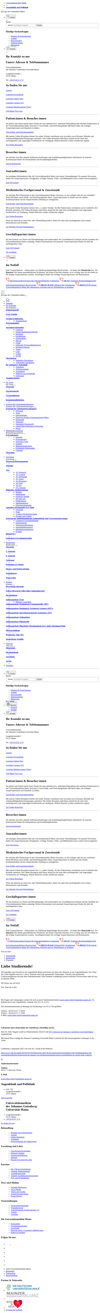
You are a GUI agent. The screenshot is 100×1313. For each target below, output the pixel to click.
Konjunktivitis (21, 439)
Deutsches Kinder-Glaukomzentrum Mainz (32, 417)
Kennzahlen (15, 1224)
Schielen (19, 444)
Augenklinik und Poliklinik (17, 7)
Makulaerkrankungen (24, 446)
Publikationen (21, 501)
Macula (18, 341)
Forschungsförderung (19, 1155)
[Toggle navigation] (26, 295)
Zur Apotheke (11, 252)
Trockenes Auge (22, 442)
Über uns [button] (9, 644)
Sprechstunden (21, 415)
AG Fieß (19, 483)
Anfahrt (14, 38)
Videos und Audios (18, 1192)
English (14, 710)
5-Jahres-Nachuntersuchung (26, 514)
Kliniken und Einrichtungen (21, 1133)
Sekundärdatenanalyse (24, 527)
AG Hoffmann (21, 477)
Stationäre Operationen (24, 360)
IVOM (18, 356)
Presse (18, 428)
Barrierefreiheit (11, 1275)
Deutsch (14, 707)
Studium (14, 1158)
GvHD (18, 354)
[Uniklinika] (23, 1290)
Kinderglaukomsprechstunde (27, 332)
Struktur (19, 492)
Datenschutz (10, 1273)
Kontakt (19, 532)
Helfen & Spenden (18, 1233)
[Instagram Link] (8, 1256)
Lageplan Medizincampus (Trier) (18, 107)
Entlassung (20, 376)
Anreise (9, 90)
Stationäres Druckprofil (25, 424)
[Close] (7, 20)
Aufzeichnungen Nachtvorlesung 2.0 (25, 1210)
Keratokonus (20, 336)
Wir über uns (20, 499)
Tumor (18, 349)
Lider (18, 352)
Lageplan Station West (14, 99)
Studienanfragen (22, 503)
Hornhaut (19, 334)
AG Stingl (20, 479)
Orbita (18, 343)
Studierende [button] (10, 543)
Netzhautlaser (21, 338)
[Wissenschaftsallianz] (23, 1299)
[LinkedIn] (8, 1248)
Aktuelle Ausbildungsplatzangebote (24, 1176)
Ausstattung (20, 371)
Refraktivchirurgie (23, 347)
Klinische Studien (22, 496)
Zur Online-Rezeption (14, 145)
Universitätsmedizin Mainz (16, 3)
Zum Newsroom (12, 183)
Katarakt (19, 437)
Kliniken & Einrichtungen (21, 36)
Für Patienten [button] (11, 306)
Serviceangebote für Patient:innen (24, 1141)
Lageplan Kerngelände (14, 95)
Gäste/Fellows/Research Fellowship (29, 426)
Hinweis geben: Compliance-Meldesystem (27, 1230)
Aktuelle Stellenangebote (20, 1171)
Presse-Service (16, 1196)
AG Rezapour (21, 481)
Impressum (10, 1271)
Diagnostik (20, 420)
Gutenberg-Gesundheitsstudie (27, 521)
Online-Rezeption (17, 1137)
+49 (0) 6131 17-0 (16, 80)
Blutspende (15, 45)
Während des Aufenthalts (25, 374)
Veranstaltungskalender (20, 1206)
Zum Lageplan (6, 1098)
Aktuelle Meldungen (19, 1187)
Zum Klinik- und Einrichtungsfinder (20, 132)
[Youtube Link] (8, 1252)
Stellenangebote (17, 43)
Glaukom (19, 330)
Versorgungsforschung (24, 525)
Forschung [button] (10, 457)
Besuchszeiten (16, 41)
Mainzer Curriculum (23, 602)
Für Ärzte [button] (9, 382)
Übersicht (19, 411)
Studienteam (20, 494)
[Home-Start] (8, 301)
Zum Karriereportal (13, 164)
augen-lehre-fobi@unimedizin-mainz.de (75, 1000)
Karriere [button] (9, 582)
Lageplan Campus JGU (15, 103)
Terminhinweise (17, 1208)
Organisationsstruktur (19, 1226)
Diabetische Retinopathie (25, 448)
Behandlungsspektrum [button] (14, 431)
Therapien (19, 422)
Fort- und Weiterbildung (20, 1178)
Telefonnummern (22, 369)
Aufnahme (20, 367)
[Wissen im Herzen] (14, 1308)
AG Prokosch (21, 472)
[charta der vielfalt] (14, 1310)
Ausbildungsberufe (18, 1174)
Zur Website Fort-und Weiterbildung (20, 227)
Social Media (16, 1189)
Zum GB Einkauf (12, 248)
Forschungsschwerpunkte (20, 1151)
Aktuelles (9, 665)
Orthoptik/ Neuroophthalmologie (28, 345)
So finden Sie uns (8, 1123)
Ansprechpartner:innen (19, 1194)
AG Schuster (21, 488)
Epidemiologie (21, 523)
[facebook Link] (8, 1261)
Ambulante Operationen (25, 363)
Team (18, 413)
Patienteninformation (24, 505)
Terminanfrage (21, 321)
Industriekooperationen (24, 529)
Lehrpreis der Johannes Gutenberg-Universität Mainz (72, 1032)
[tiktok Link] (8, 1265)
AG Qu (18, 485)
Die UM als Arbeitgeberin (21, 1169)
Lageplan (14, 1214)
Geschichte (15, 1228)
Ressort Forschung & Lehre (21, 1160)
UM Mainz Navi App (14, 111)
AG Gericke (20, 475)
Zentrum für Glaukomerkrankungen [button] (19, 404)
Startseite (9, 303)
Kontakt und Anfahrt (24, 516)
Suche (8, 22)
